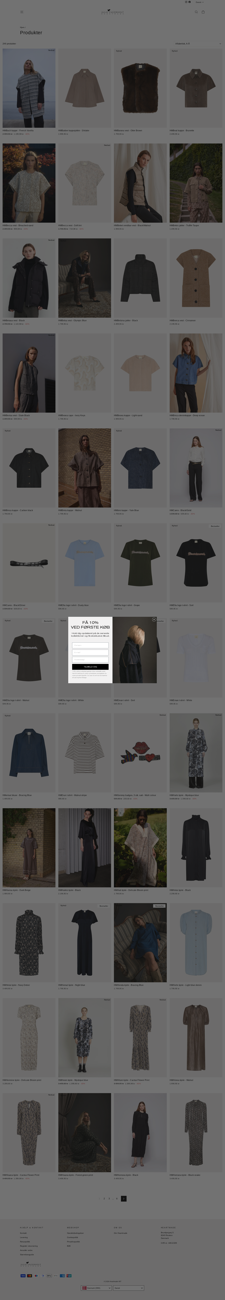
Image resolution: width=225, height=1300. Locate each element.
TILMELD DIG (90, 667)
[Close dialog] (154, 619)
